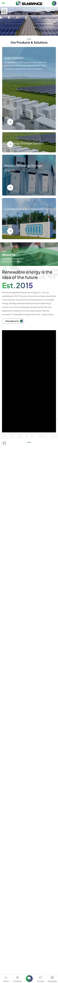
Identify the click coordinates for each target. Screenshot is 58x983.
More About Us (12, 321)
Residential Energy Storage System (29, 175)
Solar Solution (29, 88)
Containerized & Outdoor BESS (29, 218)
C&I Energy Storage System (29, 142)
